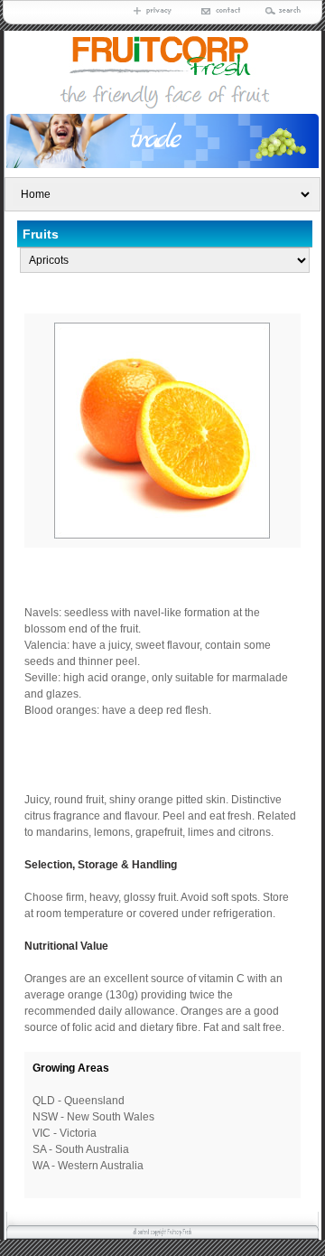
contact (217, 10)
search (280, 10)
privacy (154, 10)
